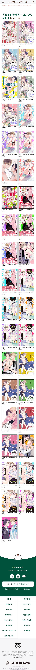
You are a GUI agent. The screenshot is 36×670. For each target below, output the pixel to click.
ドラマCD (9, 609)
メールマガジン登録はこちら (18, 584)
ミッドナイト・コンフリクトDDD (24, 264)
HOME (4, 5)
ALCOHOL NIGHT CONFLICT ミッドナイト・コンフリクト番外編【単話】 (9, 430)
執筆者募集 (27, 615)
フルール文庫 (27, 620)
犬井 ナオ (3, 45)
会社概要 (27, 630)
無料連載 (27, 599)
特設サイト (9, 615)
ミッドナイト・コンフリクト (23, 5)
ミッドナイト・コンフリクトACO (7, 374)
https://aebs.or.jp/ (19, 657)
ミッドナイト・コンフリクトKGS (24, 457)
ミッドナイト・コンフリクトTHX (7, 44)
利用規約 (27, 625)
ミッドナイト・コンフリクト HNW (7, 209)
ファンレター (9, 620)
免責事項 (9, 625)
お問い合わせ (9, 636)
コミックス (11, 5)
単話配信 (9, 604)
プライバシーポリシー (9, 630)
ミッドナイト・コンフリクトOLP (7, 99)
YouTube (27, 609)
